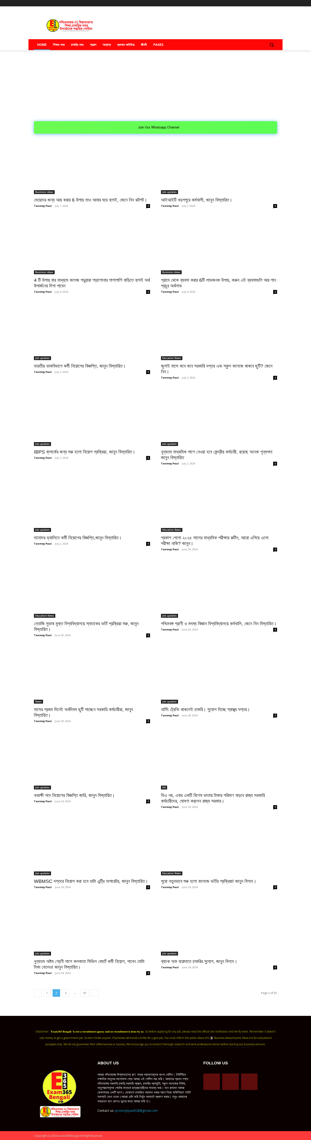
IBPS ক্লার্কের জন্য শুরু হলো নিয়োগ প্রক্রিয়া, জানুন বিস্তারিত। (84, 451)
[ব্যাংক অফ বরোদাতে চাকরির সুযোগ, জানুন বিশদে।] (219, 926)
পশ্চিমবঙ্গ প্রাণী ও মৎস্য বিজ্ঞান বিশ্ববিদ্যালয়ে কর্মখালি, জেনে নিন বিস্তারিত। (219, 623)
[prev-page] (37, 993)
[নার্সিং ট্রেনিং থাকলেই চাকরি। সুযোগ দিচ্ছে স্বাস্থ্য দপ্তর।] (219, 675)
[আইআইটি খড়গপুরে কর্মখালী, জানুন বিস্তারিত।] (219, 165)
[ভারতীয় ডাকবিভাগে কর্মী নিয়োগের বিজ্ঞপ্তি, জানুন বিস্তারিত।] (92, 331)
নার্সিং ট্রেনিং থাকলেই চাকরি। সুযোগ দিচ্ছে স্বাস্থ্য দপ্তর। (205, 709)
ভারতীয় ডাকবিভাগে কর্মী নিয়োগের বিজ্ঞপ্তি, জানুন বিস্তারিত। (80, 366)
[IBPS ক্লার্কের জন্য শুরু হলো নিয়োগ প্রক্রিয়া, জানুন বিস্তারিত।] (92, 417)
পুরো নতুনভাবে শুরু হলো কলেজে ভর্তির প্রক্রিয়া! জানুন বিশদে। (208, 881)
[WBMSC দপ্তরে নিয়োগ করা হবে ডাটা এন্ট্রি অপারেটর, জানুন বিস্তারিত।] (92, 846)
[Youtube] (274, 3)
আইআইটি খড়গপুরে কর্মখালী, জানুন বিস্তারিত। (196, 199)
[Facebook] (255, 3)
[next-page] (95, 993)
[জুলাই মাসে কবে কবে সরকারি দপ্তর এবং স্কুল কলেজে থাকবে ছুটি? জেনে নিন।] (219, 331)
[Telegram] (262, 3)
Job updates (169, 192)
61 (85, 993)
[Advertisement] (155, 87)
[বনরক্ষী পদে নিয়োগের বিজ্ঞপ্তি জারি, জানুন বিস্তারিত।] (92, 760)
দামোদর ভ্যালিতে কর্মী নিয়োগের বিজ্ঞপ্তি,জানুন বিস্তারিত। (78, 537)
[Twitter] (268, 3)
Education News (171, 358)
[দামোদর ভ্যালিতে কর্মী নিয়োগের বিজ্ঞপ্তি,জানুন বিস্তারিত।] (92, 503)
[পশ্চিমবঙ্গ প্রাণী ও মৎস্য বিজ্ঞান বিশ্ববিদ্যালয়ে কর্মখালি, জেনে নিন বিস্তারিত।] (219, 589)
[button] (271, 44)
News (38, 701)
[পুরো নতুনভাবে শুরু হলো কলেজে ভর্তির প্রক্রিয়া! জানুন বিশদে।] (219, 846)
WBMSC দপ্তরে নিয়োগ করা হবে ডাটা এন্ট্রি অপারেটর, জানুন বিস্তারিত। (91, 881)
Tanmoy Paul (43, 206)
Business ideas (44, 192)
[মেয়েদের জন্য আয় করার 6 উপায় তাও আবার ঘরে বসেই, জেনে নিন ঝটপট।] (92, 165)
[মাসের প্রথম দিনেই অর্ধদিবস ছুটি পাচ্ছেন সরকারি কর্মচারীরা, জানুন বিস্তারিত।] (92, 675)
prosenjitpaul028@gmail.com (136, 1110)
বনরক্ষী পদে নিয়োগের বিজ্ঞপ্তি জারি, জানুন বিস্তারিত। (74, 795)
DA (164, 787)
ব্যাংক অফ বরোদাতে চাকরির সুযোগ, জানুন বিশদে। (199, 961)
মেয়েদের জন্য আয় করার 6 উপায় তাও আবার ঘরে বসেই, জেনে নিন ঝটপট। (90, 199)
